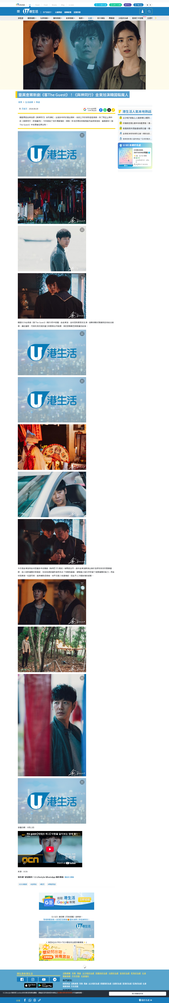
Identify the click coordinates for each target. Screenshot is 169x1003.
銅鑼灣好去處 (101, 973)
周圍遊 (111, 18)
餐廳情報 (66, 976)
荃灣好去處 (125, 973)
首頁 (20, 102)
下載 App (139, 5)
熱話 (38, 102)
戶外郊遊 (76, 976)
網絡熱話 (52, 884)
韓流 (42, 884)
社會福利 (85, 976)
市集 (74, 973)
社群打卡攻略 (116, 5)
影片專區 (101, 18)
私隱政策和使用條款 (65, 993)
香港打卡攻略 (137, 18)
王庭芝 (24, 108)
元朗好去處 (113, 973)
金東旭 (34, 884)
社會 (144, 973)
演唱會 (20, 18)
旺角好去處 (136, 973)
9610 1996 (69, 877)
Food (45, 5)
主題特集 (151, 18)
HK (30, 5)
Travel (37, 5)
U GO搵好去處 (101, 5)
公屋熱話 (58, 12)
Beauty (54, 5)
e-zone (71, 5)
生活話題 (29, 102)
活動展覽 (66, 973)
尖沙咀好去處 (88, 973)
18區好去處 (123, 18)
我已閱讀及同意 (137, 993)
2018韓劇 (23, 884)
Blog (62, 5)
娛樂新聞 (67, 12)
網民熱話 (66, 983)
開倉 (79, 973)
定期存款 (77, 12)
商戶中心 (127, 5)
